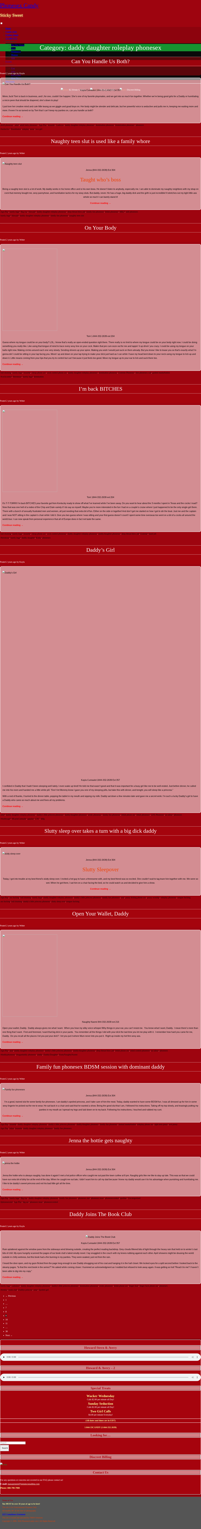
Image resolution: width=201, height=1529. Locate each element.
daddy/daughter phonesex (109, 534)
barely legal (15, 212)
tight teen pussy (161, 1124)
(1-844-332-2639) (108, 1427)
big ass (26, 1202)
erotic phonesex (95, 815)
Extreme (144, 534)
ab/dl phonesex (7, 125)
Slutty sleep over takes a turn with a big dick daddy (100, 831)
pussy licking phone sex (135, 897)
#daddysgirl (6, 819)
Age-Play (43, 125)
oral (122, 897)
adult (17, 125)
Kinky (38, 538)
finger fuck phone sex (149, 1286)
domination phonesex (105, 125)
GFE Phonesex (157, 815)
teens (32, 129)
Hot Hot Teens (17, 45)
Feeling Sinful (11, 35)
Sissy (13, 48)
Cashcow (60, 125)
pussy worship (153, 897)
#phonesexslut (7, 1202)
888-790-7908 (13, 1488)
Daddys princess (25, 1290)
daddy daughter (28, 538)
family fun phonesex (95, 212)
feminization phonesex (125, 125)
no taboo (169, 815)
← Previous (10, 1296)
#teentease (17, 376)
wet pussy (173, 1124)
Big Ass (24, 212)
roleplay (25, 129)
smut (36, 1290)
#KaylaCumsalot (19, 819)
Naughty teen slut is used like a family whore (100, 141)
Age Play (4, 1128)
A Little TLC (11, 38)
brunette (51, 125)
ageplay (30, 819)
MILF (122, 212)
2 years (9, 73)
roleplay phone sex (145, 1124)
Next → (8, 1335)
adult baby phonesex (29, 125)
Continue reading (12, 116)
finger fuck (134, 1286)
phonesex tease (97, 1198)
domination (39, 376)
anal (11, 1050)
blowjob (32, 212)
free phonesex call (143, 373)
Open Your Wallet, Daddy (100, 914)
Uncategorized (134, 1198)
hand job (152, 534)
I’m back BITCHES (100, 389)
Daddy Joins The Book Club (100, 1214)
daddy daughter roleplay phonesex (80, 125)
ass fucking (14, 897)
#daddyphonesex (8, 1054)
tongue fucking (183, 897)
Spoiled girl (44, 1290)
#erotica (4, 1290)
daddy (39, 1054)
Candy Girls (11, 32)
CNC (37, 819)
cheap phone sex (39, 373)
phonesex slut (84, 1198)
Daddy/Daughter (50, 1054)
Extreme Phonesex (126, 373)
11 (6, 1323)
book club (12, 1290)
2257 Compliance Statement (13, 1514)
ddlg (43, 819)
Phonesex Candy (19, 5)
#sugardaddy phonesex (26, 1054)
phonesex (140, 125)
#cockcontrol (6, 376)
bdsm (11, 1128)
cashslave (16, 1286)
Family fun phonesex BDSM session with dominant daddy (100, 1067)
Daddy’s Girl (100, 550)
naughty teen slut (76, 215)
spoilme (123, 1198)
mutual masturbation (127, 1124)
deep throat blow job (76, 212)
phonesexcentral (112, 1198)
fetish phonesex (112, 212)
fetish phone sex (128, 815)
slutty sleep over (58, 901)
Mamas (14, 55)
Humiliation (16, 129)
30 (6, 1331)
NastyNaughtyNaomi (68, 1054)
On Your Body (100, 228)
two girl (39, 129)
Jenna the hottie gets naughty (100, 1140)
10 (6, 1319)
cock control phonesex (56, 534)
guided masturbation (161, 373)
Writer (22, 153)
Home (8, 28)
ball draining (6, 373)
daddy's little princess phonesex (50, 815)
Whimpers (16, 51)
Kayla (22, 73)
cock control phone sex (57, 373)
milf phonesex (132, 212)
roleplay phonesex (168, 897)
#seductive (5, 129)
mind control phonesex (140, 1050)
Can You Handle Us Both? (100, 61)
